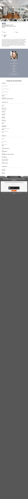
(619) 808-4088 (14, 66)
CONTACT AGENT (14, 74)
